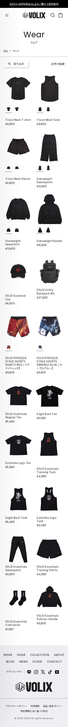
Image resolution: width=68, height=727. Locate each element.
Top (5, 50)
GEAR (21, 655)
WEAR (7, 655)
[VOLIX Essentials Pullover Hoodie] (50, 597)
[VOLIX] (34, 690)
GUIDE (37, 661)
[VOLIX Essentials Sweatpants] (18, 548)
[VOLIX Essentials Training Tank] (50, 444)
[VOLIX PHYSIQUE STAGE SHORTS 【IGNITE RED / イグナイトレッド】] (18, 326)
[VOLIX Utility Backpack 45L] (50, 271)
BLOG (10, 661)
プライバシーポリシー (16, 706)
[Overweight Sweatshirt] (18, 209)
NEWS (23, 661)
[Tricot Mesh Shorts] (18, 147)
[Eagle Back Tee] (50, 395)
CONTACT (54, 661)
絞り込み (18, 63)
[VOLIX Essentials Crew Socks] (18, 597)
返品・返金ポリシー (52, 706)
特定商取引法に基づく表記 (34, 711)
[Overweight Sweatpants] (50, 147)
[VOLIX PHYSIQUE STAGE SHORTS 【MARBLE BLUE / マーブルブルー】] (50, 326)
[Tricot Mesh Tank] (50, 88)
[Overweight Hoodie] (50, 209)
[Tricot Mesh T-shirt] (18, 88)
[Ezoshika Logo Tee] (18, 444)
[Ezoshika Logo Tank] (50, 499)
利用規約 (35, 706)
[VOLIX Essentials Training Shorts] (50, 548)
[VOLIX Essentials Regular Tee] (18, 395)
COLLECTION (39, 655)
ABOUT (59, 655)
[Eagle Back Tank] (18, 499)
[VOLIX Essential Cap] (18, 271)
